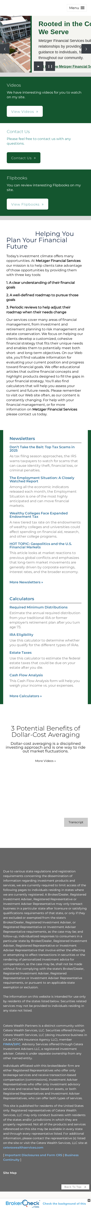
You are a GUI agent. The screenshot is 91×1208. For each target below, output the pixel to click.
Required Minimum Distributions (39, 607)
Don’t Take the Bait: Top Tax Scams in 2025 (42, 448)
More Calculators (26, 696)
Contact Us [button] (21, 158)
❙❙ (50, 66)
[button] (77, 8)
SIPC (17, 1044)
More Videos (45, 760)
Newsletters (22, 438)
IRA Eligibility (21, 635)
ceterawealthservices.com (23, 1147)
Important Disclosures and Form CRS (33, 1155)
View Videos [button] (22, 112)
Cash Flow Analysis (26, 675)
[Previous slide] (5, 49)
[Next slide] (86, 49)
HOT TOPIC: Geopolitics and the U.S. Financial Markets (41, 545)
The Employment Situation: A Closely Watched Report (42, 479)
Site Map (10, 1173)
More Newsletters (26, 582)
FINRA (7, 1044)
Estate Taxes (21, 653)
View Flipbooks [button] (25, 204)
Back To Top (73, 1186)
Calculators (22, 598)
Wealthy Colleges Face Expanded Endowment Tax (39, 515)
